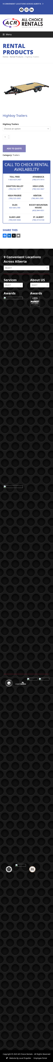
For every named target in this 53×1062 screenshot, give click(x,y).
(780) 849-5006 (15, 220)
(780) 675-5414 (38, 179)
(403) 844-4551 (38, 210)
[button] (7, 34)
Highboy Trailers (11, 124)
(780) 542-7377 (15, 189)
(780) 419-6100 (38, 220)
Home (5, 56)
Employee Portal (40, 1058)
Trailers (16, 155)
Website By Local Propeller (20, 1058)
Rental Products (16, 56)
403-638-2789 (14, 208)
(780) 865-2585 (37, 198)
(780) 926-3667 (38, 189)
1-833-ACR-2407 (14, 179)
